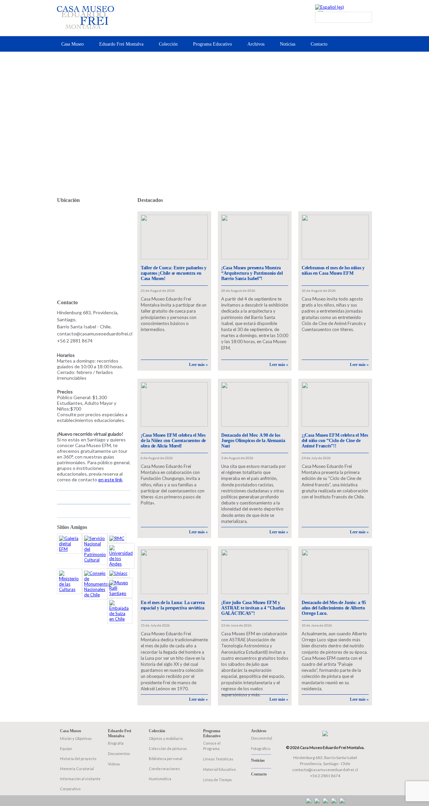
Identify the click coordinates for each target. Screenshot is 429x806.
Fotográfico (260, 748)
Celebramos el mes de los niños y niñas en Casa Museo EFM (333, 270)
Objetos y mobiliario (166, 738)
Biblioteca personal (165, 758)
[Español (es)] (329, 7)
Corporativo (70, 789)
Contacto (319, 44)
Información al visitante (80, 778)
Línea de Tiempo (217, 779)
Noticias (287, 44)
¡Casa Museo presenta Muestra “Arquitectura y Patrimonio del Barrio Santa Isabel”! (252, 273)
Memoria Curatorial (77, 768)
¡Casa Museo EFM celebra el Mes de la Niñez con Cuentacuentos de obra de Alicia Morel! (173, 440)
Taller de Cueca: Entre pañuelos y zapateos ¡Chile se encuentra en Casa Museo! (173, 273)
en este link (110, 479)
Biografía (116, 743)
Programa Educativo (212, 44)
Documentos (119, 753)
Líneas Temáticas (218, 759)
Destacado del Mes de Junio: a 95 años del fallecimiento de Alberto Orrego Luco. (334, 608)
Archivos (255, 44)
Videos (114, 764)
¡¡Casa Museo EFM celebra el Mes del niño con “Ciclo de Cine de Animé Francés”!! (335, 440)
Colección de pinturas (168, 748)
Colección (168, 44)
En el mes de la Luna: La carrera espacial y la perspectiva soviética (173, 605)
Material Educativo (219, 769)
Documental (261, 738)
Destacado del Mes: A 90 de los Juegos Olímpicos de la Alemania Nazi (253, 440)
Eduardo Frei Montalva (121, 44)
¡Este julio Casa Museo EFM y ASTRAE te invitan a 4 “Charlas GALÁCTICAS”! (253, 608)
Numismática (160, 778)
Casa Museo (72, 44)
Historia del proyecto (78, 758)
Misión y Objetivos (76, 738)
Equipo (66, 748)
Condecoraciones (164, 768)
